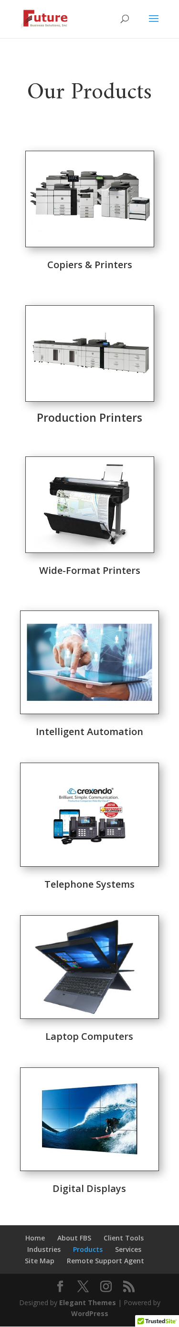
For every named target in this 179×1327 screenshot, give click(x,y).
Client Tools (124, 1237)
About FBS (74, 1237)
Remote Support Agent (105, 1260)
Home (35, 1237)
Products (88, 1249)
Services (128, 1249)
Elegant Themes (87, 1302)
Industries (44, 1249)
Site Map (39, 1260)
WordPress (89, 1313)
